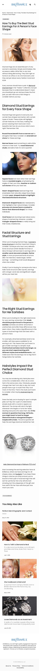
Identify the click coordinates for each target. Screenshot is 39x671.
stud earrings (7, 496)
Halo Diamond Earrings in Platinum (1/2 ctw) (19, 464)
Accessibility (20, 667)
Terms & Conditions (27, 666)
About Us (8, 666)
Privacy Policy (16, 666)
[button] (3, 4)
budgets (19, 474)
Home (4, 13)
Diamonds (10, 13)
